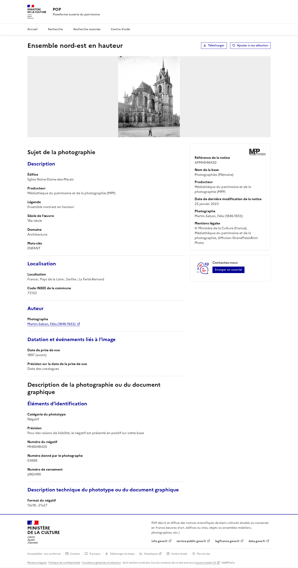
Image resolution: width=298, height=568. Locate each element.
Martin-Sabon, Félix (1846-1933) (51, 323)
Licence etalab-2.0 (205, 563)
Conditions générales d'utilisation (101, 563)
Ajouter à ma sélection (252, 45)
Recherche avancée (86, 29)
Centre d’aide (179, 554)
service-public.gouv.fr (191, 541)
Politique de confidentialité (64, 563)
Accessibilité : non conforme (44, 554)
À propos (94, 554)
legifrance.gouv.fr (227, 541)
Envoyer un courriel (228, 270)
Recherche (55, 29)
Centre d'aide (120, 29)
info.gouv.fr (159, 541)
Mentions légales (37, 563)
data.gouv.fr (257, 541)
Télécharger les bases (122, 554)
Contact (75, 554)
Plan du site (203, 554)
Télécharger (216, 45)
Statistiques (151, 554)
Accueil (32, 29)
